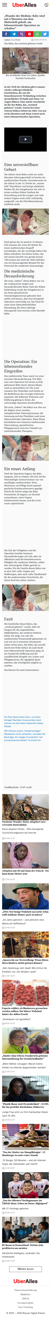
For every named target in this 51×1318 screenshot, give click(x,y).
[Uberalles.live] (24, 5)
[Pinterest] (29, 34)
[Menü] (4, 5)
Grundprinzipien (25, 1303)
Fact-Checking (25, 1307)
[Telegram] (14, 34)
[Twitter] (45, 34)
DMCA (25, 1299)
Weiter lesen (26, 1269)
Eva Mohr (15, 40)
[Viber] (22, 34)
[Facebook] (6, 34)
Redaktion (25, 1294)
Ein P (6, 717)
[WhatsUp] (37, 34)
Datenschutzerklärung (25, 1290)
